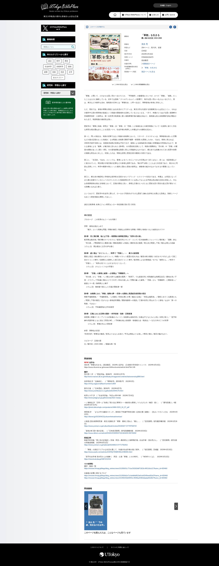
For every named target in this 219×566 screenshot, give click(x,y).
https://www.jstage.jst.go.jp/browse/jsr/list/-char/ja (102, 398)
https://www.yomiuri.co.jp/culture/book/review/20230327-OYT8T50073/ (110, 426)
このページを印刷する (97, 27)
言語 (62, 72)
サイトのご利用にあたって (120, 547)
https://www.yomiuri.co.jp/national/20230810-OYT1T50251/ (106, 445)
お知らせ (155, 15)
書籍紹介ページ (149, 64)
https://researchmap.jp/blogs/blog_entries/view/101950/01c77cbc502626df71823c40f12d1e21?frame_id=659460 (125, 468)
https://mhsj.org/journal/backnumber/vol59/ (100, 384)
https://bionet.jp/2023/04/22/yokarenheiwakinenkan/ (103, 417)
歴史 (66, 61)
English (168, 5)
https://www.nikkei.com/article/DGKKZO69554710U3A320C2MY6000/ (110, 433)
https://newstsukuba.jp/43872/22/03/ (97, 459)
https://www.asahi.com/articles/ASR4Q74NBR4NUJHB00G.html (108, 452)
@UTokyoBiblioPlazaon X (58, 28)
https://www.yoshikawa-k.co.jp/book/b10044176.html (103, 391)
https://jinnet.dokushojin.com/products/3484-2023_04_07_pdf (106, 407)
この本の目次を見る (121, 84)
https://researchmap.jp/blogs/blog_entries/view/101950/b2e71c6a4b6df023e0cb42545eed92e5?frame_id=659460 (126, 475)
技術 (70, 66)
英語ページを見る (148, 72)
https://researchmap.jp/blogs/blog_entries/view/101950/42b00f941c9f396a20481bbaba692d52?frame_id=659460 (125, 478)
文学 (70, 72)
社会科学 (48, 66)
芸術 (54, 72)
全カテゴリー (58, 78)
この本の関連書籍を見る (141, 84)
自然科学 (59, 66)
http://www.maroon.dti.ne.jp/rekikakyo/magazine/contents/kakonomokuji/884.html (114, 377)
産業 (46, 72)
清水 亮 (144, 44)
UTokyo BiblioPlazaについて (135, 15)
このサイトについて (97, 547)
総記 (50, 61)
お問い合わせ (170, 15)
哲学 (58, 61)
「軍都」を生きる (150, 68)
